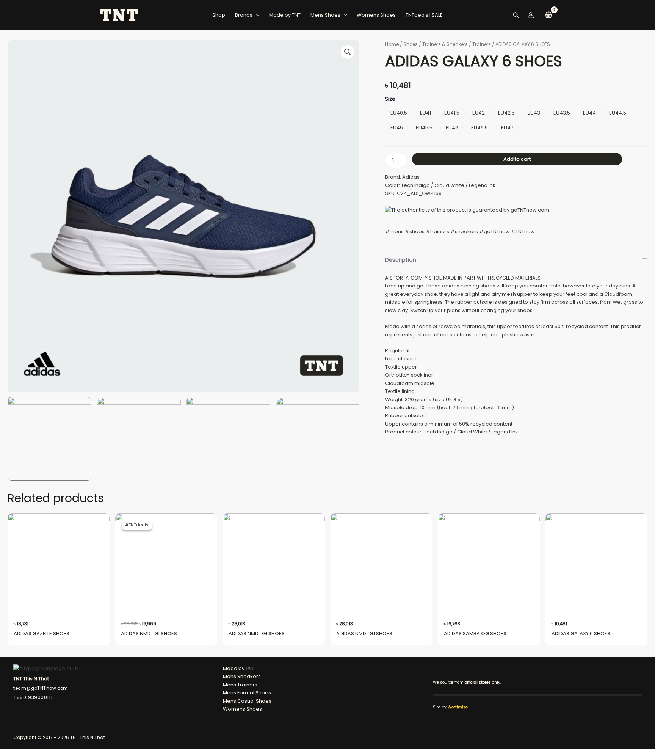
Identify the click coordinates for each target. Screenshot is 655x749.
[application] (255, 15)
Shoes (410, 44)
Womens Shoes (376, 15)
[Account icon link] (530, 15)
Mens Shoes (325, 15)
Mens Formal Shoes (247, 692)
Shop (218, 15)
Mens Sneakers (242, 676)
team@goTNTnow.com (40, 688)
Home (392, 44)
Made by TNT (285, 15)
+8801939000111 (32, 697)
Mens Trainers (240, 684)
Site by (450, 707)
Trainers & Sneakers (445, 44)
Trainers (481, 44)
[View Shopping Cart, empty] (548, 15)
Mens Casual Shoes (247, 701)
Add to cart (517, 159)
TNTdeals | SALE (424, 15)
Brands (243, 15)
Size (390, 99)
